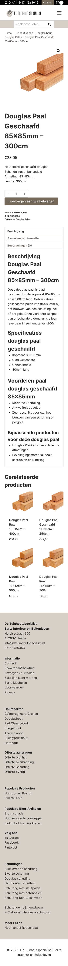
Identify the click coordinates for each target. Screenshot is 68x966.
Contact (47, 2)
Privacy (10, 692)
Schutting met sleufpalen (22, 888)
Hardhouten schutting (20, 883)
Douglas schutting (17, 878)
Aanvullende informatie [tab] (23, 238)
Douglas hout (44, 32)
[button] (58, 50)
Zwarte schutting (17, 873)
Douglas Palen (13, 37)
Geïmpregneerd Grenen (21, 714)
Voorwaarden (14, 687)
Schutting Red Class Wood (23, 898)
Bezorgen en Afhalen (19, 673)
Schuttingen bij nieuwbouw (24, 907)
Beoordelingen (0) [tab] (19, 245)
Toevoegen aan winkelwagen (31, 201)
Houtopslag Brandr (18, 793)
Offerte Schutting (17, 767)
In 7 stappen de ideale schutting (27, 912)
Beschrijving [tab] (15, 231)
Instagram (12, 837)
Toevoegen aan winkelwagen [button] (19, 541)
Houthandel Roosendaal (22, 927)
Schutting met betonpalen (23, 893)
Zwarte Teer (13, 798)
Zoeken (50, 24)
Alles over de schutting (21, 869)
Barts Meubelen (16, 682)
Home (8, 32)
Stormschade (14, 813)
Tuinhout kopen (23, 32)
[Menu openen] (59, 13)
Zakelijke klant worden (21, 678)
